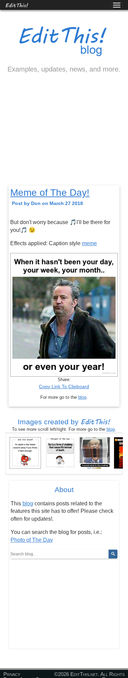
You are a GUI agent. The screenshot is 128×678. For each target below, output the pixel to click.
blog (82, 397)
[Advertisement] (64, 135)
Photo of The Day (32, 540)
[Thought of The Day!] (60, 452)
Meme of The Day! (49, 192)
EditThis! (16, 5)
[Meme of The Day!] (95, 452)
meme (89, 243)
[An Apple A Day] (25, 452)
